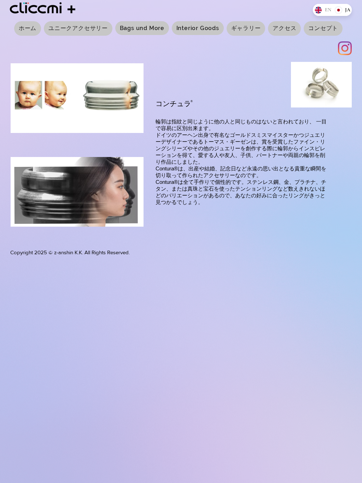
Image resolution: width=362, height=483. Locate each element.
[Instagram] (345, 48)
